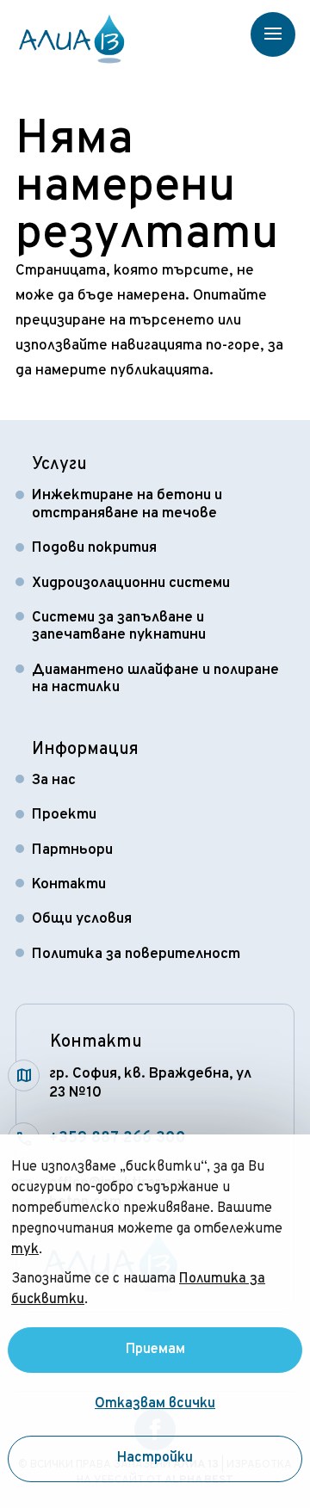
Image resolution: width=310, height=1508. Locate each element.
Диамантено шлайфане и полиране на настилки (155, 679)
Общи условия (82, 919)
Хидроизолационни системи (131, 583)
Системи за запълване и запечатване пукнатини (119, 627)
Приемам (155, 1349)
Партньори (72, 850)
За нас (54, 780)
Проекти (64, 815)
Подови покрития (94, 548)
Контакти (69, 884)
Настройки (155, 1459)
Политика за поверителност (136, 954)
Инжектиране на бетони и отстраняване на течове (127, 504)
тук (25, 1249)
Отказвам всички (155, 1404)
